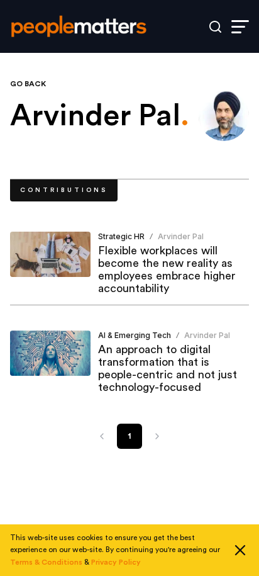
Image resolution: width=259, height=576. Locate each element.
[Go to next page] (157, 436)
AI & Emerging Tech (134, 335)
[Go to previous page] (101, 436)
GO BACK (28, 84)
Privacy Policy (116, 562)
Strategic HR (121, 236)
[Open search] (215, 27)
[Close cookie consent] (240, 550)
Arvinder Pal (181, 236)
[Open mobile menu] (240, 26)
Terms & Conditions (46, 562)
